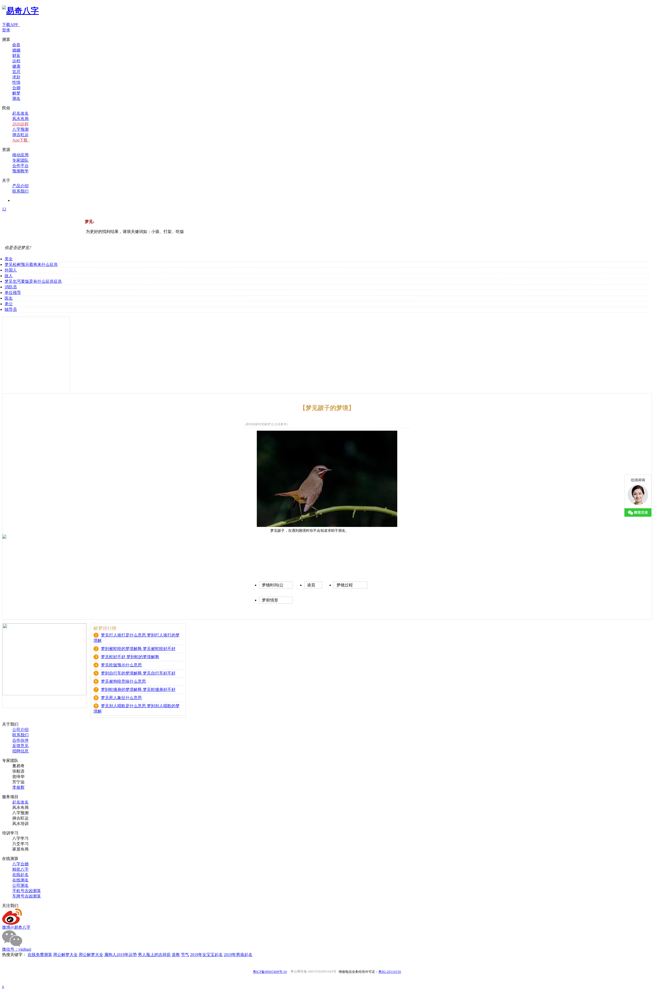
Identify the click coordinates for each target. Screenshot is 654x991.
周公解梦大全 (65, 954)
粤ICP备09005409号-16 (270, 972)
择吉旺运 (20, 135)
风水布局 (20, 118)
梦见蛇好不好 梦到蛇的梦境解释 (130, 657)
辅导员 (11, 309)
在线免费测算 (40, 954)
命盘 (16, 45)
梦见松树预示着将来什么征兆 (31, 264)
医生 (9, 298)
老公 (9, 304)
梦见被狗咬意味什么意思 (123, 681)
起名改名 (20, 113)
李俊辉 (18, 787)
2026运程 (20, 124)
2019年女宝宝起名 (206, 954)
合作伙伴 (20, 740)
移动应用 (20, 155)
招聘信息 (20, 751)
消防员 (11, 287)
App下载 (21, 140)
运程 (16, 61)
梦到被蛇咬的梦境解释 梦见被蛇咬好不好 (138, 648)
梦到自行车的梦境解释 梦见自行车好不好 (138, 673)
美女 (9, 259)
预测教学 (20, 171)
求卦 (16, 77)
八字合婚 (20, 864)
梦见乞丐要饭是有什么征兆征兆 (33, 281)
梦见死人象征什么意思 (121, 697)
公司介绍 (20, 729)
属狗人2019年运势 (120, 954)
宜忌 (16, 71)
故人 (9, 276)
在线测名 (20, 880)
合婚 (16, 88)
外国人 (11, 270)
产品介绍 (20, 186)
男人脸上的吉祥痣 (154, 954)
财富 (16, 55)
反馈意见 (20, 746)
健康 (16, 66)
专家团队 (20, 160)
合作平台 (20, 165)
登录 (6, 30)
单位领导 (13, 292)
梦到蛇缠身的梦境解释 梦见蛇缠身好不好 (138, 689)
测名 (16, 98)
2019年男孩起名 (238, 954)
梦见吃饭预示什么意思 (121, 665)
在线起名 (20, 874)
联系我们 (20, 191)
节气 (185, 954)
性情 (16, 82)
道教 (176, 954)
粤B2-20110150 (389, 972)
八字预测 (20, 129)
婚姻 (16, 50)
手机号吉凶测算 (26, 891)
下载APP (11, 24)
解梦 (16, 93)
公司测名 (20, 885)
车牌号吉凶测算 (26, 896)
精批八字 (20, 869)
